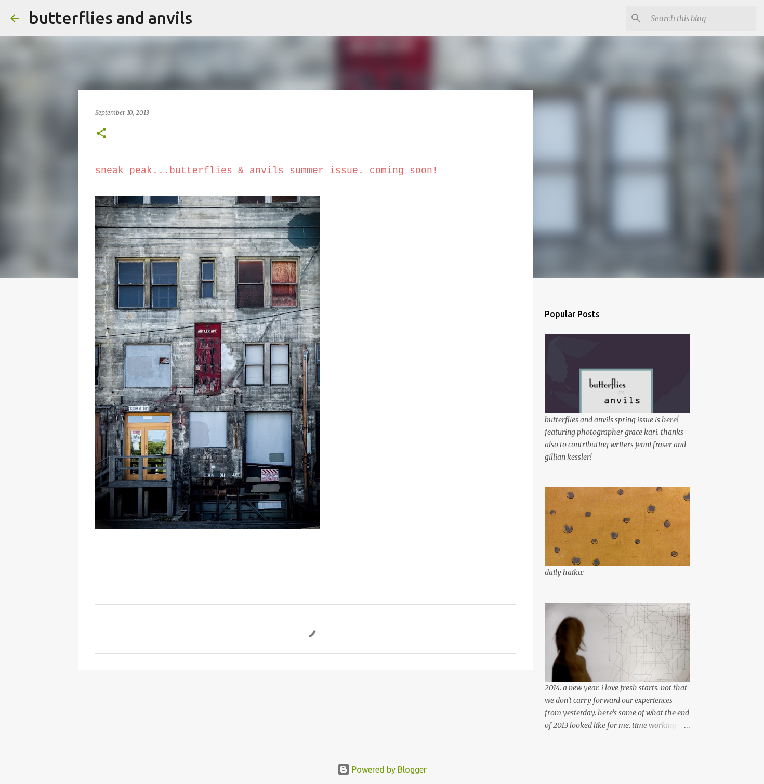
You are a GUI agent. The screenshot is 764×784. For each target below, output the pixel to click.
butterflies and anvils (110, 17)
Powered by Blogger (388, 769)
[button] (101, 134)
